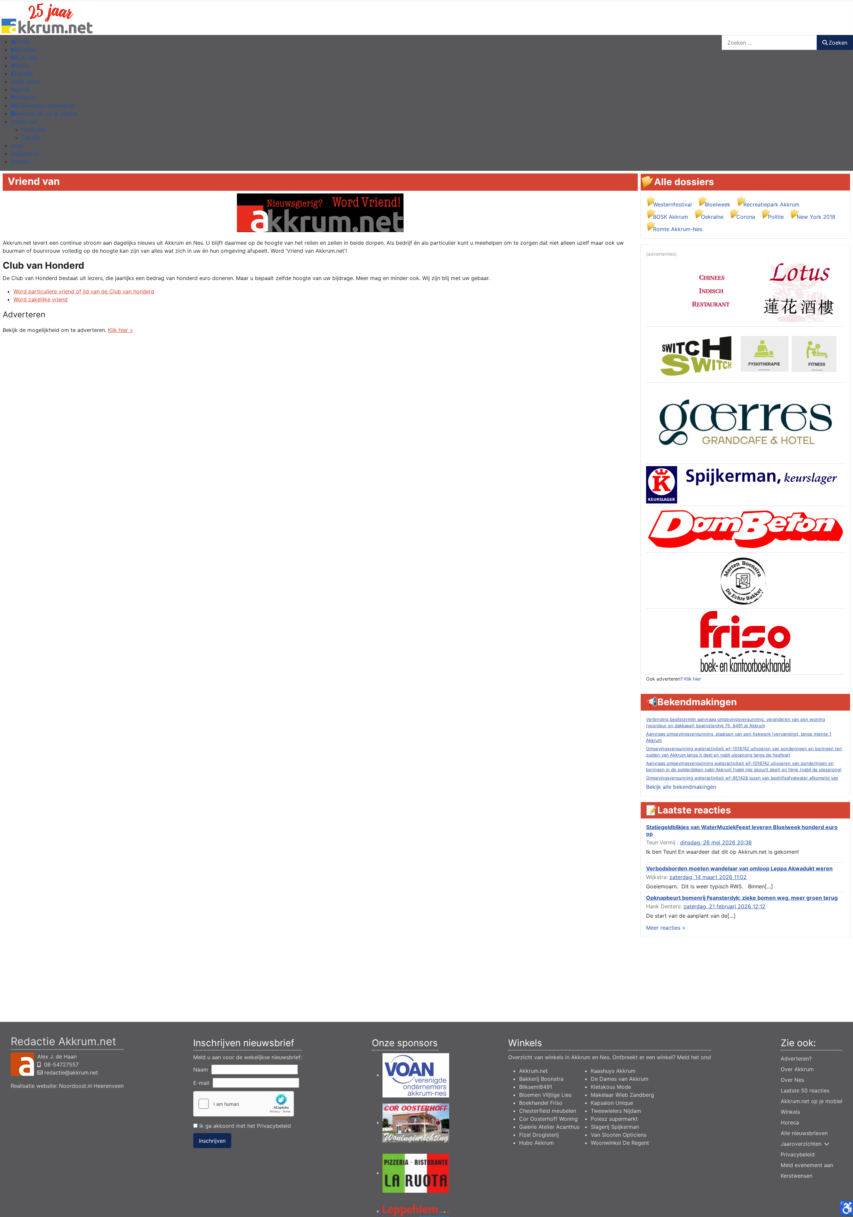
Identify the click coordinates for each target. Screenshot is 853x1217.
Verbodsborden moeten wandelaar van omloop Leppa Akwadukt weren (739, 868)
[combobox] (769, 42)
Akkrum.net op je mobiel (811, 1101)
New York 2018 (816, 216)
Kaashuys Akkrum (613, 1070)
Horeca (790, 1122)
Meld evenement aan (807, 1165)
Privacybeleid (274, 1125)
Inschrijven (212, 1140)
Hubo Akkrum (536, 1142)
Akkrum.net (533, 1070)
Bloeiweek (717, 204)
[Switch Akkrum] (745, 354)
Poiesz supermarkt (614, 1118)
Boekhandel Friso (540, 1102)
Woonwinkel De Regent (620, 1142)
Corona (745, 216)
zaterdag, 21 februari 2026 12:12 (724, 906)
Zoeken (838, 42)
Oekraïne (712, 216)
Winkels (790, 1111)
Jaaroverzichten (801, 1143)
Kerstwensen (796, 1175)
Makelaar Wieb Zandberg (622, 1094)
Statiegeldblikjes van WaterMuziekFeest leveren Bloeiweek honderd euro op (742, 830)
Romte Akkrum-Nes (677, 229)
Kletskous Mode (611, 1086)
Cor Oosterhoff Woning (548, 1118)
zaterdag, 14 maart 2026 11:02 (708, 877)
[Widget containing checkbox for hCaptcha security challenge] (243, 1103)
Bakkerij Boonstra (541, 1078)
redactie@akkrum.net (71, 1072)
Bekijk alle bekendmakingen (681, 786)
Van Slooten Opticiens (618, 1134)
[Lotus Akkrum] (745, 291)
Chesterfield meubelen (547, 1110)
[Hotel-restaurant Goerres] (745, 422)
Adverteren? (796, 1058)
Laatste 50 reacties (805, 1090)
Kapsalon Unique (612, 1102)
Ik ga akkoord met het (244, 1125)
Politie (776, 216)
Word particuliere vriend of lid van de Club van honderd (83, 291)
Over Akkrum (797, 1069)
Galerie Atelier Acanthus (549, 1126)
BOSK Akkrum (670, 216)
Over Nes (792, 1079)
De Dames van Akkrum (619, 1078)
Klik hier (692, 679)
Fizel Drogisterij (539, 1134)
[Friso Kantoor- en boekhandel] (745, 641)
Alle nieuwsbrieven (804, 1133)
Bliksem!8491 (535, 1086)
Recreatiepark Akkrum (771, 204)
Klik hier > (120, 330)
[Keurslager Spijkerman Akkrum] (745, 484)
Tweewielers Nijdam (616, 1110)
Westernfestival (672, 204)
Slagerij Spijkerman (615, 1126)
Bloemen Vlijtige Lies (545, 1094)
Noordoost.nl (75, 1085)
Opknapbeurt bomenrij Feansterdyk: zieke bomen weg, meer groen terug (742, 897)
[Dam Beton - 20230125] (745, 528)
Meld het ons (693, 1057)
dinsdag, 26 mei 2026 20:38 (716, 842)
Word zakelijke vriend (40, 299)
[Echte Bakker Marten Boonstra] (745, 580)
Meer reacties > (666, 927)
